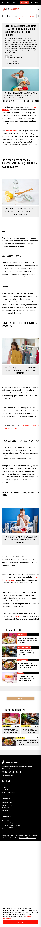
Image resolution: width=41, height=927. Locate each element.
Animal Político (7, 792)
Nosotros (5, 777)
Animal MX (5, 800)
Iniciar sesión (34, 2)
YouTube (18, 616)
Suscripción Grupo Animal (10, 813)
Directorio (5, 780)
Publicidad (5, 810)
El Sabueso (5, 798)
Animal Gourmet (7, 795)
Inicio (3, 775)
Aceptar (20, 922)
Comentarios (20, 693)
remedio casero (12, 131)
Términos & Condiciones (27, 828)
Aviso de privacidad (8, 782)
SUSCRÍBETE (24, 2)
